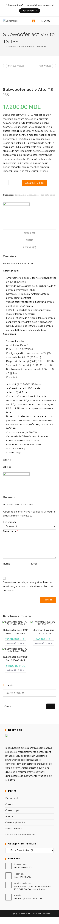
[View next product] (54, 66)
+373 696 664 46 (31, 11)
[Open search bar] (54, 21)
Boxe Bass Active (30, 195)
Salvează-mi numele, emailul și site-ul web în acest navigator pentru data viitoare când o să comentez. (28, 586)
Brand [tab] (29, 240)
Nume (7, 563)
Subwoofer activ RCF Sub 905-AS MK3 (15, 659)
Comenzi (10, 804)
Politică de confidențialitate (20, 834)
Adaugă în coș (34, 183)
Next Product (45, 66)
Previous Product (16, 66)
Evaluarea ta (10, 522)
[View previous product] (5, 66)
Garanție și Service (15, 822)
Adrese (9, 816)
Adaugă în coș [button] (15, 643)
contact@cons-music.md (40, 5)
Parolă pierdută (13, 828)
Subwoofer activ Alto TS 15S (33, 46)
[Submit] (50, 706)
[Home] (4, 46)
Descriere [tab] (29, 233)
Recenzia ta (10, 531)
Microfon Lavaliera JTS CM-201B (43, 632)
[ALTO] (16, 210)
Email (35, 563)
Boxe (17, 195)
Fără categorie (47, 195)
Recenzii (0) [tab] (29, 247)
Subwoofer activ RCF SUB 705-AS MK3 (15, 632)
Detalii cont (11, 798)
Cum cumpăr (12, 810)
